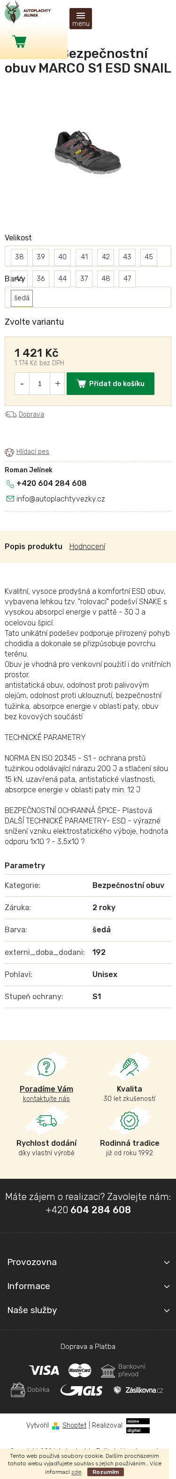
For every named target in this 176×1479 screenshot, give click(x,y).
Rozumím (105, 1472)
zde (76, 1472)
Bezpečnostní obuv (128, 885)
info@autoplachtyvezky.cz (60, 498)
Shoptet (74, 1425)
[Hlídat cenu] (27, 452)
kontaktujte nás (46, 1094)
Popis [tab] (15, 546)
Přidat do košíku (117, 383)
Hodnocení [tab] (87, 546)
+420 (88, 1210)
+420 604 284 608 (51, 483)
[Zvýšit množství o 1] (57, 383)
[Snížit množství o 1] (21, 383)
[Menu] (80, 18)
